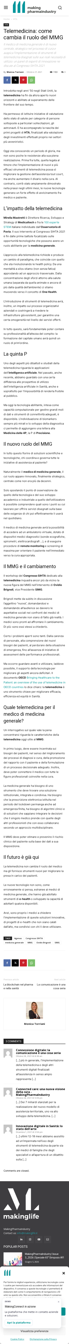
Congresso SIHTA (34, 938)
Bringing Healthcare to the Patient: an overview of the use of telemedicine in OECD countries (34, 682)
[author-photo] (34, 1018)
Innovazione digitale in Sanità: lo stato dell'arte (39, 1127)
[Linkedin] (21, 1239)
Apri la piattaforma (18, 1322)
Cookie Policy (17, 1339)
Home (7, 19)
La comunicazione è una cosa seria (51, 986)
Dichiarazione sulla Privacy (43, 1339)
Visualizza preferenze (34, 1331)
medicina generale (14, 942)
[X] (15, 80)
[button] (63, 1273)
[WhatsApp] (31, 80)
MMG (30, 942)
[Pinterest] (23, 80)
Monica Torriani (15, 72)
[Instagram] (30, 1239)
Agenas (18, 938)
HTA (15, 19)
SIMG (57, 942)
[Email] (47, 1239)
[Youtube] (38, 1239)
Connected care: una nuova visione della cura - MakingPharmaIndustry (40, 1092)
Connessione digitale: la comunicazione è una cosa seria (38, 1051)
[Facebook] (7, 80)
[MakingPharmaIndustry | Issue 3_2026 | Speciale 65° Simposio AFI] (13, 1259)
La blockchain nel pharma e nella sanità (18, 986)
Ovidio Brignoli (43, 942)
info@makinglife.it (27, 1233)
